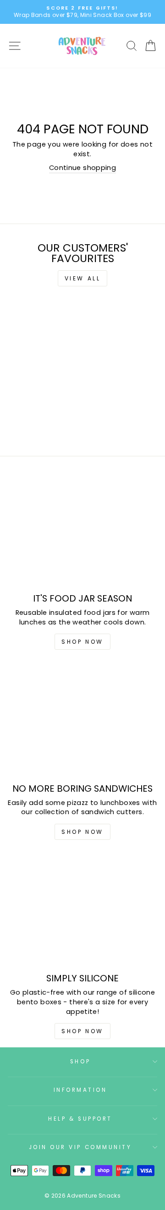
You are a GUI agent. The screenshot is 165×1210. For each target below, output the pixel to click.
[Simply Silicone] (82, 910)
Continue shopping (82, 167)
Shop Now (82, 642)
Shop (80, 1061)
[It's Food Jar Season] (82, 531)
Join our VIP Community (80, 1147)
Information (80, 1090)
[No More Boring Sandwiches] (82, 720)
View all (83, 278)
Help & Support (80, 1118)
